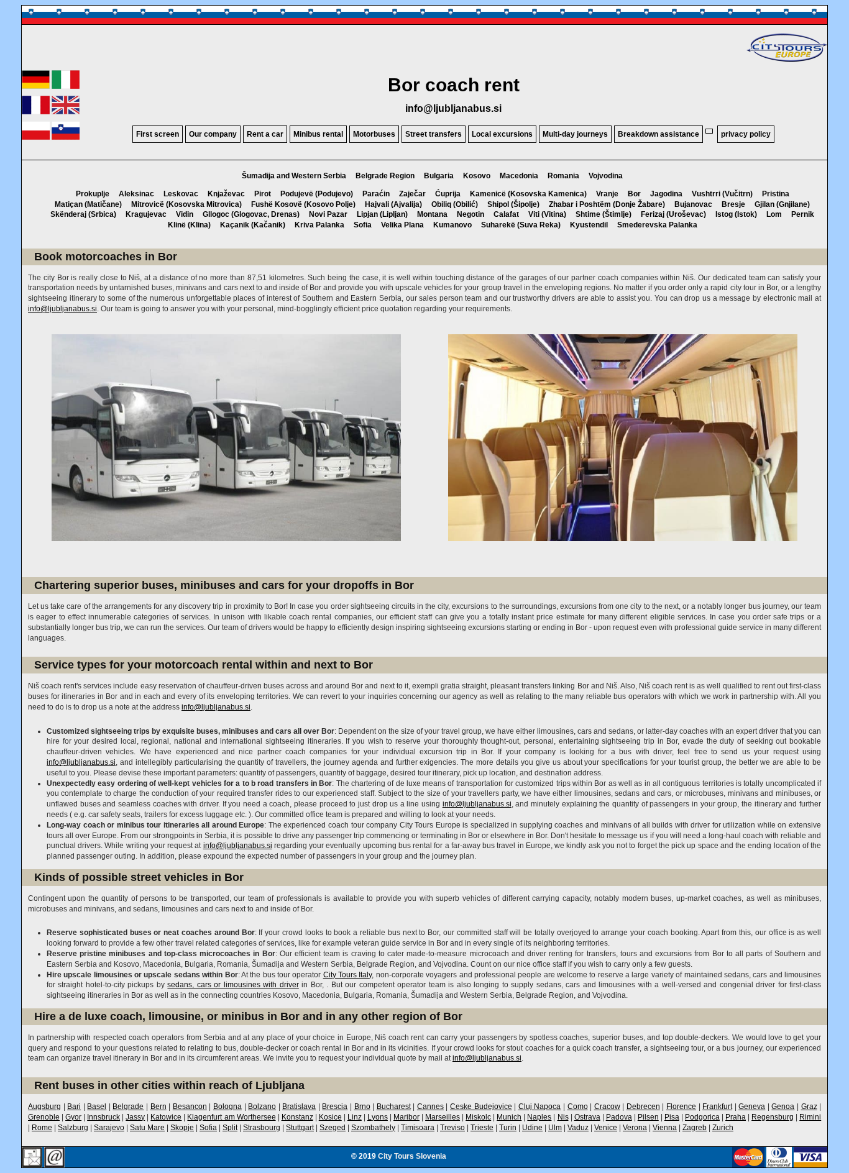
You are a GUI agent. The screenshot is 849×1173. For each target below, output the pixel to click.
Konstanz (297, 1117)
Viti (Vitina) (547, 214)
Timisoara (417, 1127)
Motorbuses (374, 134)
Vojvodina (606, 175)
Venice (605, 1127)
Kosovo (476, 175)
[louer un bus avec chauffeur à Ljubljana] (36, 111)
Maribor (406, 1117)
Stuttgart (300, 1127)
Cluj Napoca (539, 1106)
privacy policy (746, 134)
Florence (681, 1106)
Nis (563, 1117)
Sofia (363, 225)
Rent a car (265, 134)
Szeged (332, 1127)
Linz (354, 1117)
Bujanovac (693, 204)
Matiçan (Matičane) (88, 204)
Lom (774, 214)
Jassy (135, 1117)
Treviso (452, 1127)
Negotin (470, 214)
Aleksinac (136, 193)
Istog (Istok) (736, 214)
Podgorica (702, 1117)
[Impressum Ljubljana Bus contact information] (32, 1158)
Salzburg (73, 1127)
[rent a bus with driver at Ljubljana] (66, 111)
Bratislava (299, 1106)
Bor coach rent (454, 85)
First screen (157, 134)
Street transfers (433, 134)
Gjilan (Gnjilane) (782, 204)
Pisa (671, 1117)
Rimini (810, 1117)
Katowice (165, 1117)
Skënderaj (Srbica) (83, 214)
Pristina (775, 193)
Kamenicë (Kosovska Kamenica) (528, 193)
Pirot (262, 193)
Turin (507, 1127)
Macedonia (519, 175)
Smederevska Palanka (657, 225)
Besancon (190, 1106)
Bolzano (262, 1106)
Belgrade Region (385, 175)
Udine (532, 1127)
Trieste (481, 1127)
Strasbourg (261, 1127)
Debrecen (643, 1106)
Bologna (227, 1106)
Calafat (506, 214)
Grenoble (44, 1117)
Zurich (722, 1127)
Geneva (751, 1106)
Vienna (665, 1127)
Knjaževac (226, 193)
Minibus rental (318, 134)
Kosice (330, 1117)
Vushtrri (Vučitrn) (722, 193)
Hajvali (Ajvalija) (393, 204)
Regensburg (772, 1117)
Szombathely (373, 1127)
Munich (509, 1117)
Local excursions (502, 134)
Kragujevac (146, 214)
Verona (635, 1127)
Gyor (73, 1117)
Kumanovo (452, 225)
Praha (735, 1117)
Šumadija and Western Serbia (294, 175)
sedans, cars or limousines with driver (232, 984)
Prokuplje (92, 193)
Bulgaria (439, 175)
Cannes (430, 1106)
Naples (539, 1117)
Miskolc (478, 1117)
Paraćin (376, 193)
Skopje (182, 1127)
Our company (213, 134)
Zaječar (412, 193)
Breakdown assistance (658, 134)
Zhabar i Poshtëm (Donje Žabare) (607, 204)
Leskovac (180, 193)
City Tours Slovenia (412, 1156)
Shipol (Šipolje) (513, 204)
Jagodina (666, 193)
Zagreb (694, 1127)
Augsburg (44, 1106)
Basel (96, 1106)
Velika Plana (402, 225)
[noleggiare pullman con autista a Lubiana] (66, 86)
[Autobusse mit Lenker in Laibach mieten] (36, 86)
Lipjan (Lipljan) (382, 214)
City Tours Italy (347, 974)
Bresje (733, 204)
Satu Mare (147, 1127)
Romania (563, 175)
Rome (42, 1127)
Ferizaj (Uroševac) (673, 214)
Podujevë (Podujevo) (316, 193)
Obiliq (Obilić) (454, 204)
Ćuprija (448, 193)
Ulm (555, 1127)
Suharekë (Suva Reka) (521, 225)
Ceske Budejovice (481, 1106)
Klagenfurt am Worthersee (231, 1117)
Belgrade (128, 1106)
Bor (634, 193)
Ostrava (587, 1117)
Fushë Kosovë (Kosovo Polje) (303, 204)
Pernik (802, 214)
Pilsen (648, 1117)
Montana (432, 214)
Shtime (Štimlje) (603, 214)
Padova (619, 1117)
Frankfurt (717, 1106)
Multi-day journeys (575, 134)
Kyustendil (589, 225)
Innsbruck (103, 1117)
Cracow (607, 1106)
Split (230, 1127)
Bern (158, 1106)
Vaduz (578, 1127)
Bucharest (394, 1106)
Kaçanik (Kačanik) (252, 225)
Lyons (377, 1117)
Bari (74, 1106)
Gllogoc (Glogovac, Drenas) (251, 214)
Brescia (334, 1106)
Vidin (184, 214)
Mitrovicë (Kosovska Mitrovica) (186, 204)
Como (577, 1106)
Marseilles (442, 1117)
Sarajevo (109, 1127)
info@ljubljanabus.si (453, 108)
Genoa (782, 1106)
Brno (362, 1106)
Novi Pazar (328, 214)
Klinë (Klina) (189, 225)
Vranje (607, 193)
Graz (809, 1106)
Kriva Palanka (319, 225)
